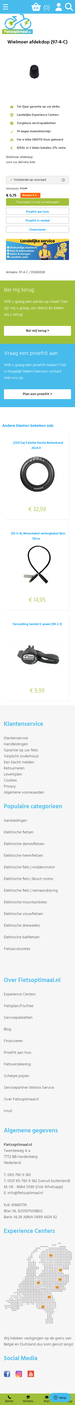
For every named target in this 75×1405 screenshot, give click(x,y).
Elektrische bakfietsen (22, 937)
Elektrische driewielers (22, 926)
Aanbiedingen (15, 821)
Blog (7, 1029)
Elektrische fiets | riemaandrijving (31, 891)
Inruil (8, 1111)
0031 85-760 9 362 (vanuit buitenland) (38, 1181)
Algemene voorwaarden (24, 793)
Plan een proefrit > (37, 394)
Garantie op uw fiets (21, 750)
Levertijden (13, 774)
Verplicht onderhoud (21, 756)
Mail (47, 1401)
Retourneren (14, 768)
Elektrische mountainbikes (25, 902)
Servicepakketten (18, 1018)
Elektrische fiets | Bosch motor (28, 879)
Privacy (10, 787)
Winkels (28, 1401)
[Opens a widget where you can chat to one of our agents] (60, 1398)
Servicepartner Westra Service (29, 1088)
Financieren (37, 229)
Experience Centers (20, 994)
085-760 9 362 (19, 1175)
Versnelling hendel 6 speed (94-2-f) (37, 624)
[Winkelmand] (37, 8)
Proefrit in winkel (38, 220)
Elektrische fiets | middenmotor (29, 867)
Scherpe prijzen (16, 1076)
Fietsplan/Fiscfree (18, 1006)
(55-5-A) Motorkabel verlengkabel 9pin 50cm (38, 536)
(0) (46, 8)
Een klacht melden (19, 762)
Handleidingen (16, 744)
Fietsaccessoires (17, 949)
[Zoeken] (69, 9)
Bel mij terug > (37, 331)
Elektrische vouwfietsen (23, 914)
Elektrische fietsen (19, 832)
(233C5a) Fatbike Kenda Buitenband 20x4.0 (38, 445)
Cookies (10, 780)
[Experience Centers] (39, 1322)
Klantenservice (16, 738)
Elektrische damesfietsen (24, 844)
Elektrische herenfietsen (23, 856)
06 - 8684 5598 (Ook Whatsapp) (36, 1187)
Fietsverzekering (17, 1064)
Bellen (9, 1401)
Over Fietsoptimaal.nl (21, 1099)
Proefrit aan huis (17, 1053)
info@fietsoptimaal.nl (25, 1193)
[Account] (58, 9)
